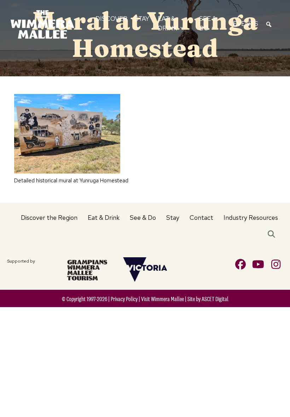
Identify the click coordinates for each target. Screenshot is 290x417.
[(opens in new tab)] (87, 269)
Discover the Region (49, 217)
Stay (172, 217)
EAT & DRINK (168, 23)
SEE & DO (207, 23)
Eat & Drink (104, 217)
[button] (273, 234)
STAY (141, 18)
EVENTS (245, 23)
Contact (201, 217)
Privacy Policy (124, 299)
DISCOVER (111, 18)
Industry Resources (251, 217)
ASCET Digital (215, 299)
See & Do (143, 217)
